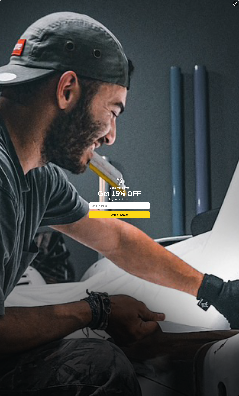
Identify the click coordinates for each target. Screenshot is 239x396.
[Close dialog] (235, 3)
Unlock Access (119, 215)
